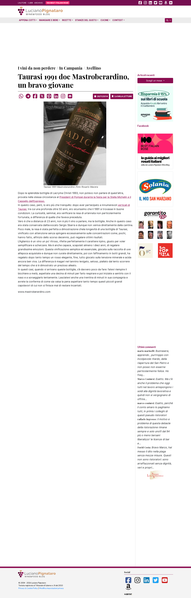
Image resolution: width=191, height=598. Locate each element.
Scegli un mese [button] (154, 80)
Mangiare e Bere (48, 20)
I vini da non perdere (37, 68)
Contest (117, 20)
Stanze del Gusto (86, 20)
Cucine (105, 20)
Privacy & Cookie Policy (28, 588)
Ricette (66, 20)
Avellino (93, 68)
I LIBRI (30, 3)
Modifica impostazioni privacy (51, 588)
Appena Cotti (27, 20)
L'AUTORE (22, 3)
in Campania (70, 68)
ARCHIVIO (38, 3)
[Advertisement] (95, 43)
